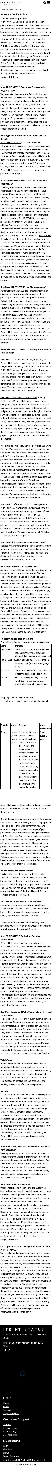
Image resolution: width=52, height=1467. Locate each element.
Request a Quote (11, 1413)
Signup (6, 1453)
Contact (7, 1424)
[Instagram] (9, 1350)
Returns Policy (10, 1428)
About (6, 1406)
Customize (8, 1410)
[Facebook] (5, 1350)
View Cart (7, 1449)
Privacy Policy (9, 1431)
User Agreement (10, 1435)
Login (5, 1446)
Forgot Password (11, 1456)
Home (2, 9)
